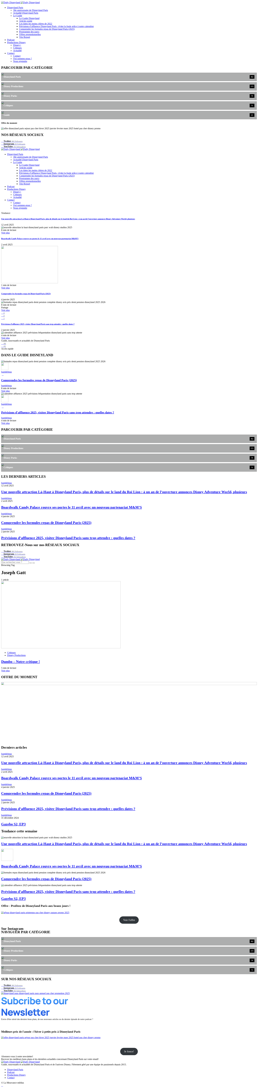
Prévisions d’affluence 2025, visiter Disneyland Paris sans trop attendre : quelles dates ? (38, 324)
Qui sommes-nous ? (22, 58)
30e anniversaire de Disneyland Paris (30, 10)
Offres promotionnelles (30, 34)
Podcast (10, 40)
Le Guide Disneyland (29, 18)
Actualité (17, 50)
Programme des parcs (29, 31)
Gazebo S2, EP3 (13, 824)
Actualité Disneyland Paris (25, 13)
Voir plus (5, 232)
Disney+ (17, 45)
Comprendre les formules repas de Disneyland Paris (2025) (47, 29)
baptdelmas (6, 372)
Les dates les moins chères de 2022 (35, 23)
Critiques (17, 48)
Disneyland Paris (15, 7)
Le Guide (17, 15)
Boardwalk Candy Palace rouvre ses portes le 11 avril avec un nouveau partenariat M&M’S (39, 238)
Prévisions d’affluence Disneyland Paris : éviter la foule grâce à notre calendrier (56, 26)
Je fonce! (129, 1051)
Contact (10, 53)
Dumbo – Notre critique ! (20, 662)
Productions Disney (16, 42)
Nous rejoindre (20, 61)
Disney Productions (16, 655)
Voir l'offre (129, 919)
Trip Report (24, 37)
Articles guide (25, 21)
